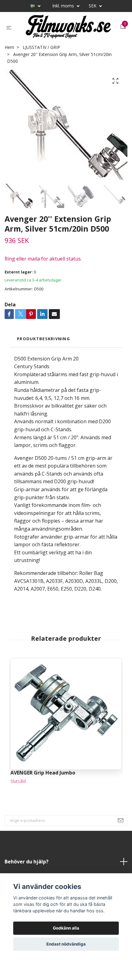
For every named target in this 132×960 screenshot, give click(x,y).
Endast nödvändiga (66, 944)
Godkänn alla (66, 928)
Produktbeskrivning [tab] (43, 338)
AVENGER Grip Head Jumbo (42, 772)
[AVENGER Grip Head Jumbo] (66, 714)
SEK (93, 6)
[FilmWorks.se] (67, 26)
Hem (9, 47)
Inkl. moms (63, 6)
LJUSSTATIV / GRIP (41, 47)
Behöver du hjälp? (27, 861)
